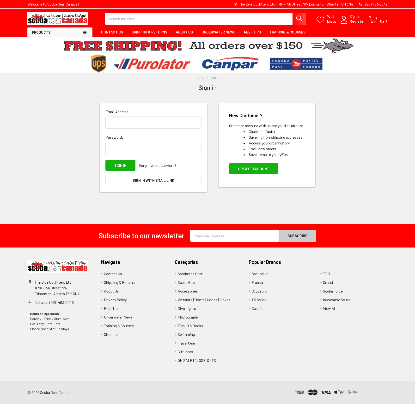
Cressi (328, 282)
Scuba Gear (186, 282)
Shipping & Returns (149, 32)
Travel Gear (186, 343)
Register (357, 21)
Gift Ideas (185, 351)
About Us (184, 32)
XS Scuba (259, 299)
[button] (373, 392)
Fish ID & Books (190, 325)
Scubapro (259, 291)
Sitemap (111, 334)
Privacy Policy (115, 299)
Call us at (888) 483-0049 (54, 302)
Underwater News (218, 32)
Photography (188, 317)
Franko (257, 282)
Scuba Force (333, 291)
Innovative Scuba (337, 299)
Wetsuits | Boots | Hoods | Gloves (204, 299)
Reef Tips (252, 32)
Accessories (188, 291)
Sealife (257, 308)
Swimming (186, 334)
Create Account (253, 168)
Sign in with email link (153, 180)
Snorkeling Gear (190, 273)
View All (329, 308)
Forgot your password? (157, 165)
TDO (326, 273)
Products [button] (41, 32)
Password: (114, 137)
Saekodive (260, 273)
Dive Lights (187, 308)
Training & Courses (287, 32)
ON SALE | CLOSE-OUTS (197, 360)
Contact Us (112, 32)
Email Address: (117, 111)
